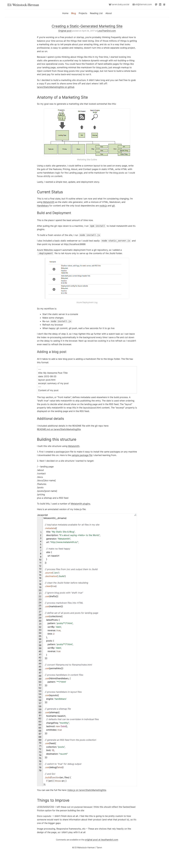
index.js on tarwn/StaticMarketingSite (86, 790)
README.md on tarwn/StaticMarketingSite (59, 429)
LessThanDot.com (106, 30)
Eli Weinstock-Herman (23, 4)
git (113, 205)
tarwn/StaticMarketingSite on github (55, 87)
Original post (65, 30)
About (108, 13)
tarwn (120, 4)
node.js (103, 205)
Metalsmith (48, 202)
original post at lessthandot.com (101, 839)
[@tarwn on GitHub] (165, 4)
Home (65, 13)
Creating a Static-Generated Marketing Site (87, 26)
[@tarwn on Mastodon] (156, 4)
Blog (73, 13)
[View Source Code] (135, 515)
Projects (83, 13)
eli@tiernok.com (143, 4)
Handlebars (43, 205)
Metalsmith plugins (80, 503)
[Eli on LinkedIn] (160, 4)
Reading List (96, 13)
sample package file (82, 455)
